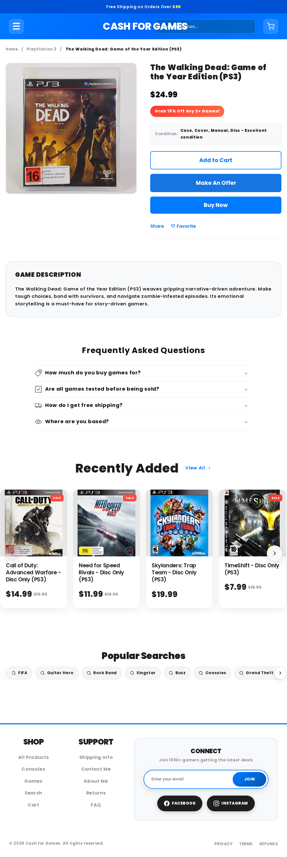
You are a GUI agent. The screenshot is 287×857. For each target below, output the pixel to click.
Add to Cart (215, 160)
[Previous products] (12, 553)
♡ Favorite (183, 226)
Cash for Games (145, 26)
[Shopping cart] (270, 26)
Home (12, 49)
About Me (96, 781)
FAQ (96, 805)
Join (249, 779)
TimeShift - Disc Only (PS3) (251, 569)
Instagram (234, 803)
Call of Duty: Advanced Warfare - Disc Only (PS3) (33, 572)
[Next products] (275, 553)
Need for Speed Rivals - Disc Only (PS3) (101, 572)
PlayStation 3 (42, 49)
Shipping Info (96, 757)
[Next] (280, 673)
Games (33, 781)
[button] (143, 373)
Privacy (223, 844)
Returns (96, 793)
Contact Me (96, 769)
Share (157, 226)
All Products (33, 757)
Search (33, 793)
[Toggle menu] (16, 26)
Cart (33, 805)
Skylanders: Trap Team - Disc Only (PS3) (174, 572)
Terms (246, 844)
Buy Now (216, 205)
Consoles (33, 769)
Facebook (184, 803)
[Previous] (7, 673)
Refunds (269, 844)
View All (195, 468)
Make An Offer (216, 183)
